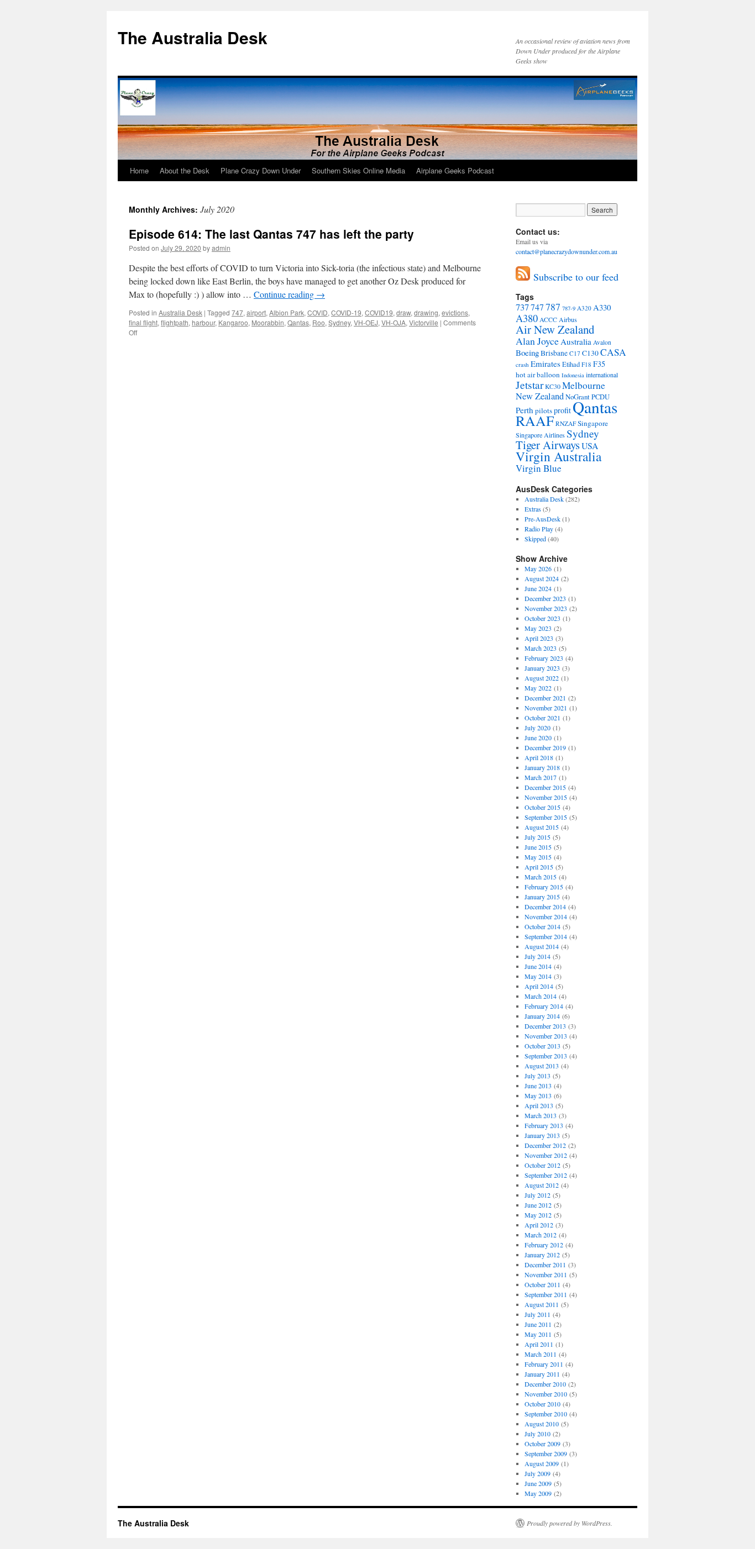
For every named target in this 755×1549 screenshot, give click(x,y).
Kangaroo (233, 322)
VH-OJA (393, 322)
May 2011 (538, 1334)
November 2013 (546, 1035)
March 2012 (541, 1234)
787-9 (568, 308)
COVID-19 (346, 312)
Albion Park (286, 312)
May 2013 (538, 1095)
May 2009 (538, 1493)
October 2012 (542, 1165)
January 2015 (542, 896)
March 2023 (541, 648)
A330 (602, 307)
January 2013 (542, 1135)
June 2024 (538, 588)
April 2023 (539, 638)
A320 (584, 308)
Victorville (423, 322)
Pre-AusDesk (542, 518)
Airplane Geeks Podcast (455, 170)
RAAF (535, 420)
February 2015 (544, 886)
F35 (599, 364)
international (602, 374)
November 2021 (546, 707)
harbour (203, 322)
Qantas (298, 322)
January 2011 (542, 1373)
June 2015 (538, 846)
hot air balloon (538, 375)
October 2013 (542, 1045)
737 (522, 307)
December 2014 (545, 906)
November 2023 (546, 608)
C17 (574, 353)
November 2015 (546, 797)
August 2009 (542, 1463)
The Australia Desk (193, 37)
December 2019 (545, 747)
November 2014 (546, 916)
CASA (613, 352)
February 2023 (544, 658)
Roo (318, 322)
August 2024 (542, 578)
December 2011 (545, 1264)
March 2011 (541, 1354)
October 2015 (542, 807)
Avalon (602, 342)
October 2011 (542, 1284)
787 (553, 306)
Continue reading (289, 294)
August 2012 (542, 1185)
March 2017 (541, 777)
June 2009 (538, 1483)
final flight (143, 322)
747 (237, 312)
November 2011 (546, 1274)
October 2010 (542, 1403)
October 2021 (542, 717)
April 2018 (539, 757)
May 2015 (538, 856)
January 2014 (542, 1015)
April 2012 (539, 1224)
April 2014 (539, 986)
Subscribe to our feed (574, 276)
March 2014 (541, 996)
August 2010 (542, 1423)
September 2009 (546, 1453)
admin (221, 247)
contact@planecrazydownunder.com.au (566, 251)
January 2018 (542, 767)
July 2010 (537, 1433)
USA (589, 445)
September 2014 (546, 936)
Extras (533, 508)
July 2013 (537, 1075)
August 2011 (542, 1304)
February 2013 (544, 1125)
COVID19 (379, 312)
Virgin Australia (558, 456)
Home (139, 170)
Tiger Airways (548, 444)
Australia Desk (180, 312)
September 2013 (546, 1055)
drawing (426, 312)
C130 (590, 353)
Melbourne (583, 385)
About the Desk (184, 170)
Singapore (593, 423)
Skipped (535, 538)
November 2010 (546, 1393)
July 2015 (537, 837)
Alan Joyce (537, 340)
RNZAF (565, 423)
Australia (575, 341)
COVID (317, 312)
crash (522, 364)
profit (562, 410)
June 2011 (538, 1324)
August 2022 (542, 677)
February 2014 (544, 1006)
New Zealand (540, 396)
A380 (527, 318)
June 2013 (538, 1085)
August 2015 (542, 827)
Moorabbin (267, 322)
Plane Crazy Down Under (261, 170)
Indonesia (573, 375)
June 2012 (538, 1204)
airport (256, 312)
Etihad (571, 364)
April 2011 (539, 1344)
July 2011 (537, 1314)
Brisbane (554, 353)
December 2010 (545, 1383)
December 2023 (545, 598)
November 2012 (546, 1155)
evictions (455, 312)
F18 (586, 364)
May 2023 (538, 628)
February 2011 (544, 1364)
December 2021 (545, 697)
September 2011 (546, 1294)
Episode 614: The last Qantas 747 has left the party (271, 233)
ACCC (548, 319)
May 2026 (538, 568)
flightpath (174, 322)
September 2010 (546, 1413)
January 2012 (542, 1254)
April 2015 (539, 866)
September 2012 (546, 1175)
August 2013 (542, 1065)
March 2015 (541, 876)
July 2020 (537, 727)
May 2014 (538, 976)
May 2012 (538, 1214)
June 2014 (538, 966)
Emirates (545, 363)
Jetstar (529, 385)
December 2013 (545, 1025)
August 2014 (542, 946)
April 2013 (539, 1105)
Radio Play (539, 528)
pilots (543, 410)
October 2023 (542, 618)
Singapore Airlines (540, 434)
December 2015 (545, 787)
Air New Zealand (555, 329)
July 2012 (537, 1194)
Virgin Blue (539, 468)
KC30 (552, 386)
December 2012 (545, 1145)
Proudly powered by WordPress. (569, 1523)
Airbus (568, 319)
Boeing (527, 352)
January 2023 (542, 667)
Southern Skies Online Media (358, 170)
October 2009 (542, 1443)
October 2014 (542, 926)
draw (403, 312)
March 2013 (541, 1115)
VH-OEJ (366, 322)
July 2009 (537, 1473)
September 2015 (546, 817)
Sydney (339, 322)
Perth (524, 409)
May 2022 (538, 687)
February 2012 (544, 1244)
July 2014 (537, 956)
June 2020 (538, 737)
